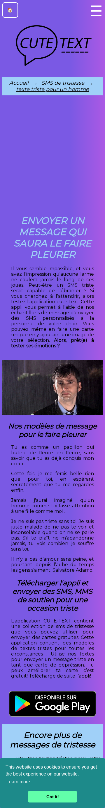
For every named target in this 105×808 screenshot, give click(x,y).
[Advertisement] (52, 157)
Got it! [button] (52, 796)
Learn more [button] (18, 781)
